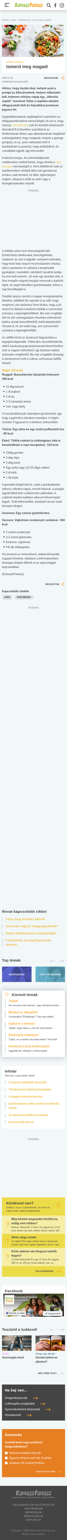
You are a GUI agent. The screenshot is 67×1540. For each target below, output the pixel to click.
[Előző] (51, 961)
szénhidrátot (20, 125)
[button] (55, 5)
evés (7, 597)
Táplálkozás (24, 20)
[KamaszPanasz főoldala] (29, 5)
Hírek (13, 20)
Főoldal (5, 20)
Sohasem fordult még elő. (25, 1452)
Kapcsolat (33, 1519)
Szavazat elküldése (45, 1472)
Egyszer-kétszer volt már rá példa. (30, 1457)
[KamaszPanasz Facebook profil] (33, 1304)
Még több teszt (47, 1373)
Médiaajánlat (33, 1516)
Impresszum (33, 1512)
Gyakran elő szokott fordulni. (27, 1462)
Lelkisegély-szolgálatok (20, 1403)
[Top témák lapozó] (33, 961)
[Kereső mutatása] (49, 5)
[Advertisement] (33, 758)
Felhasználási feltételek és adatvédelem (33, 1506)
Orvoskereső (13, 1414)
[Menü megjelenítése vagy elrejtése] (7, 5)
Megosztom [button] (51, 78)
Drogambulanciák (16, 1397)
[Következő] (60, 961)
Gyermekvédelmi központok (23, 1409)
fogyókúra (24, 597)
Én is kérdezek (45, 1271)
